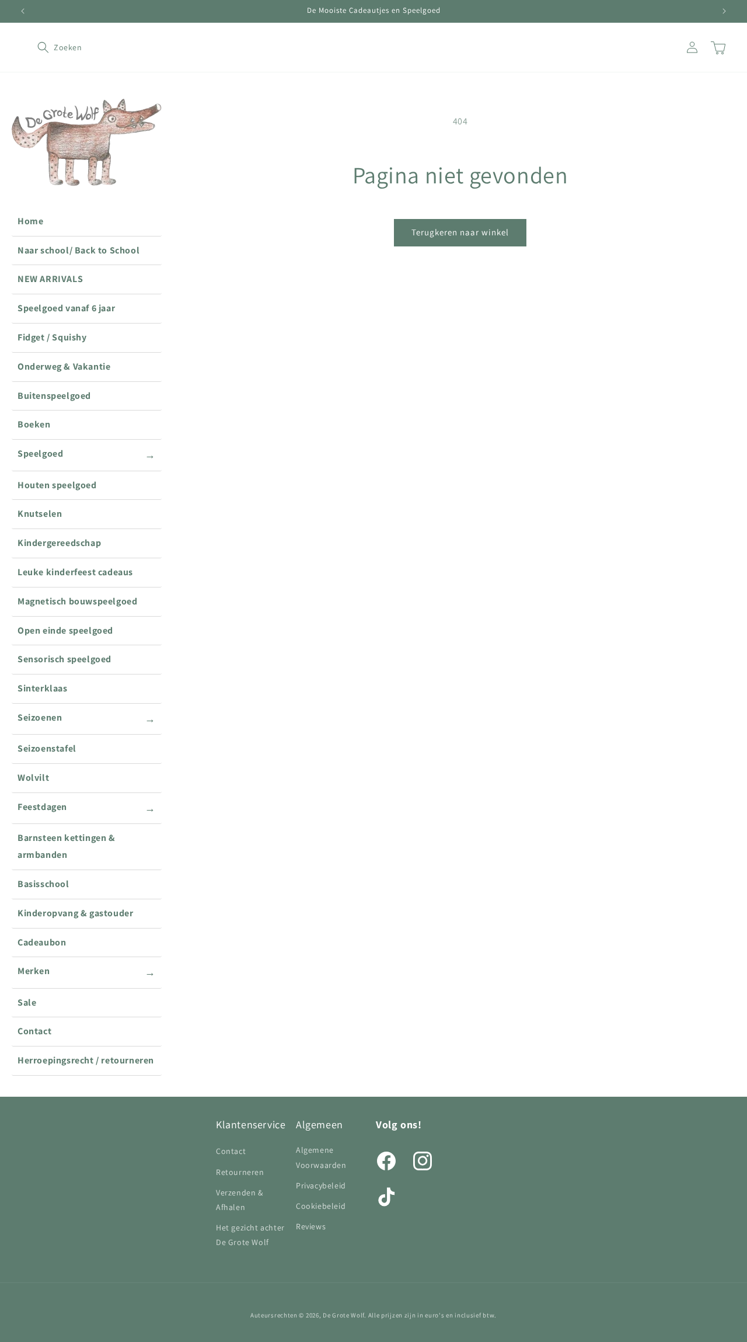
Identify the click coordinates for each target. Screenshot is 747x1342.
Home (30, 221)
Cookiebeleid (320, 1206)
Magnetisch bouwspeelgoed (77, 601)
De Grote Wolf (343, 1315)
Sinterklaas (43, 688)
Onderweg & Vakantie (64, 366)
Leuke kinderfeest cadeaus (75, 572)
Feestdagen (87, 808)
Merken (87, 972)
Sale (27, 1002)
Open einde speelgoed (65, 630)
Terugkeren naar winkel (460, 232)
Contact (34, 1031)
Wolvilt (33, 777)
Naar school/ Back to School (78, 250)
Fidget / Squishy (52, 337)
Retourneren (240, 1172)
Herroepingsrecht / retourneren (86, 1060)
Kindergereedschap (59, 543)
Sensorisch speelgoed (64, 659)
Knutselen (40, 513)
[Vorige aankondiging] (23, 11)
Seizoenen (87, 718)
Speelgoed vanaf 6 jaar (66, 308)
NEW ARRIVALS (50, 279)
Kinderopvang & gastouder (75, 913)
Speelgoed (87, 454)
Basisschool (43, 884)
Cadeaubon (42, 942)
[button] (50, 47)
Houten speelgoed (57, 485)
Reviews (311, 1226)
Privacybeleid (321, 1185)
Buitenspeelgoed (54, 396)
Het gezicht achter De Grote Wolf (250, 1234)
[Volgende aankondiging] (724, 11)
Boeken (34, 424)
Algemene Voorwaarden (321, 1157)
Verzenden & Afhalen (239, 1199)
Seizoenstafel (47, 748)
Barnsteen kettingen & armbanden (67, 846)
